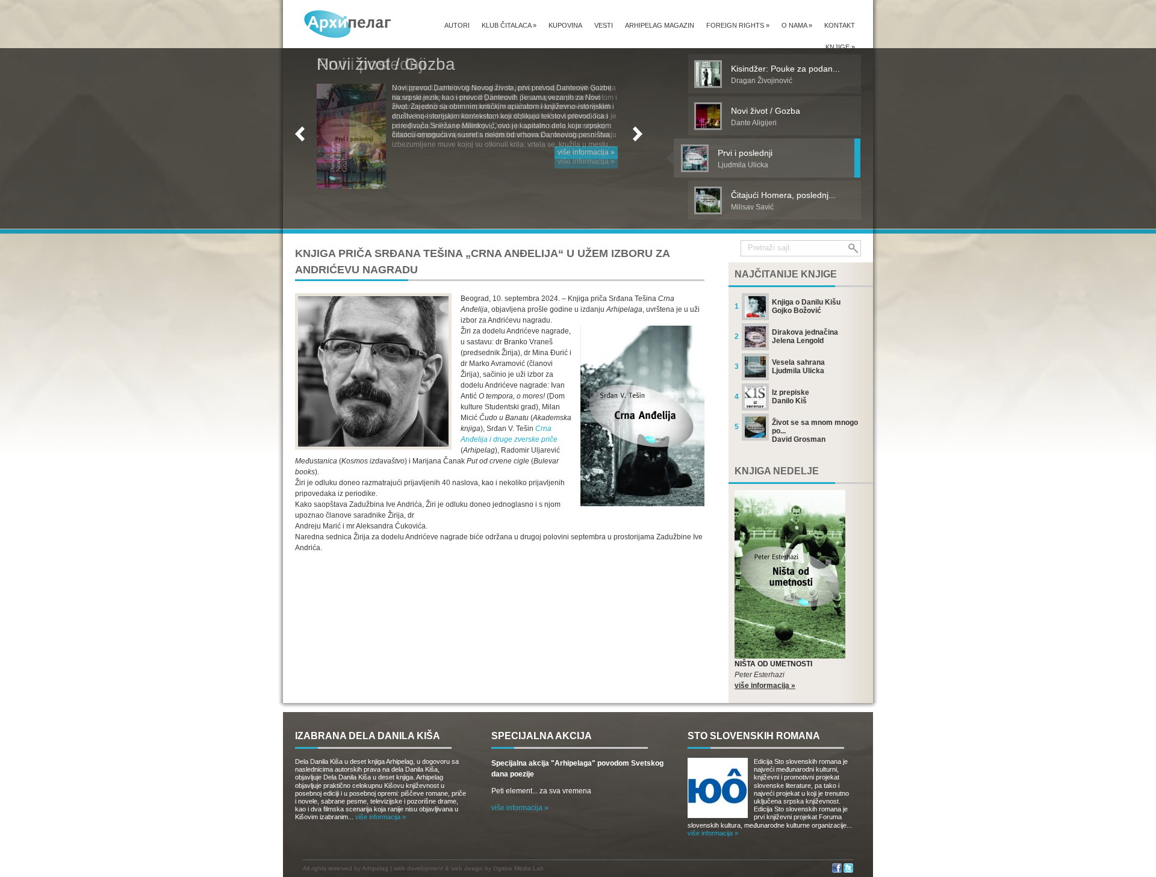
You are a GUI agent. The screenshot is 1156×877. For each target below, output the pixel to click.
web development (418, 868)
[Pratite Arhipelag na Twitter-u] (848, 870)
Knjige (840, 47)
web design (467, 868)
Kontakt (839, 25)
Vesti (603, 25)
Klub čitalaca (509, 25)
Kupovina (565, 25)
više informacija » (586, 161)
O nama (797, 25)
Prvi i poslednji (371, 64)
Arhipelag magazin (659, 25)
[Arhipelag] (348, 23)
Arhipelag (375, 868)
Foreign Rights (737, 25)
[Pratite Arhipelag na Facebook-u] (837, 870)
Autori (457, 25)
